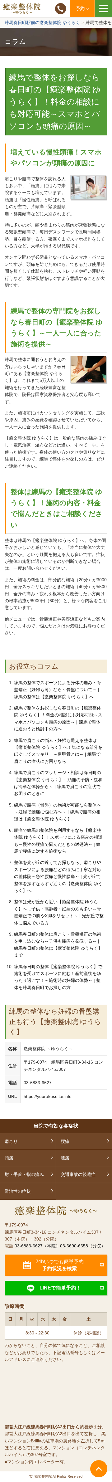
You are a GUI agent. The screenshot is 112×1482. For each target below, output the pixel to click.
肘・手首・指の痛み (24, 1174)
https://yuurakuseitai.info (48, 1096)
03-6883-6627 (60, 8)
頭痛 (9, 1157)
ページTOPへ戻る (98, 1468)
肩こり (11, 1141)
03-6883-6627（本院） (37, 1245)
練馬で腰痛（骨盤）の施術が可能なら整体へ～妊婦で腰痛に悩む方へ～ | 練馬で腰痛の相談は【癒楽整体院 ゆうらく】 (57, 811)
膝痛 (65, 1157)
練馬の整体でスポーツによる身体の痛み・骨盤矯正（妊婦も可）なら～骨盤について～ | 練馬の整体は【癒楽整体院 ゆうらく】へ (57, 689)
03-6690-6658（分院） (82, 1245)
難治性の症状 (18, 1191)
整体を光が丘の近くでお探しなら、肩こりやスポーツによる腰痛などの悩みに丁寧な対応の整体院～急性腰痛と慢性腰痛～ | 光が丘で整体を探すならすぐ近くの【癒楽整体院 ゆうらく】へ (58, 876)
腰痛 (65, 1141)
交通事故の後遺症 (78, 1174)
